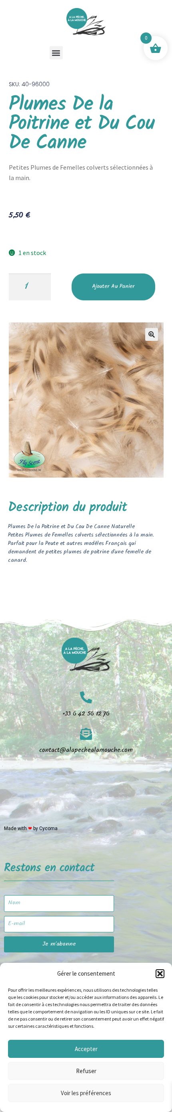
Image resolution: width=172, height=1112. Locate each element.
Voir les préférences (86, 1093)
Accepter (86, 1049)
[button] (160, 974)
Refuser (86, 1071)
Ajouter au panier (113, 287)
